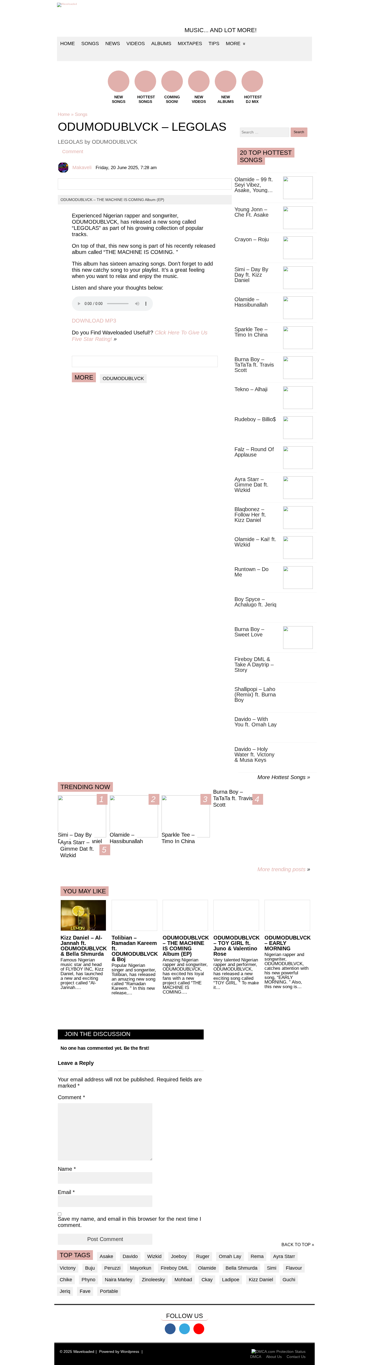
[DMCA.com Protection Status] (278, 1351)
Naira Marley (118, 1279)
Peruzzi (112, 1268)
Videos (135, 43)
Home (67, 43)
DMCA (255, 1356)
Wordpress (129, 1351)
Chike (66, 1279)
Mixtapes (190, 43)
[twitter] (184, 1328)
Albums (161, 43)
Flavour (294, 1268)
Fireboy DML (175, 1268)
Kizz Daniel (261, 1279)
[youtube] (198, 1328)
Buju (90, 1268)
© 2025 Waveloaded (77, 1351)
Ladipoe (230, 1279)
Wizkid (154, 1256)
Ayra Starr (284, 1256)
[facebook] (170, 1328)
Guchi (289, 1279)
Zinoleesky (153, 1279)
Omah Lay (230, 1256)
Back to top (296, 1244)
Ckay (207, 1279)
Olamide (207, 1268)
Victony (68, 1268)
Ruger (202, 1256)
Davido (130, 1256)
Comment (72, 151)
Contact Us (296, 1356)
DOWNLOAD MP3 (94, 321)
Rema (257, 1256)
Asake (106, 1256)
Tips (214, 43)
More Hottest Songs (281, 777)
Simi (271, 1268)
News (112, 43)
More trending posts (283, 869)
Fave (85, 1291)
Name (67, 1169)
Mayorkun (140, 1268)
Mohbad (183, 1279)
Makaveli (82, 167)
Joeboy (179, 1256)
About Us (274, 1356)
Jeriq (65, 1291)
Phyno (88, 1279)
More (233, 43)
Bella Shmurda (241, 1268)
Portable (109, 1291)
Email (66, 1192)
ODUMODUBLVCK (123, 378)
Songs (90, 43)
